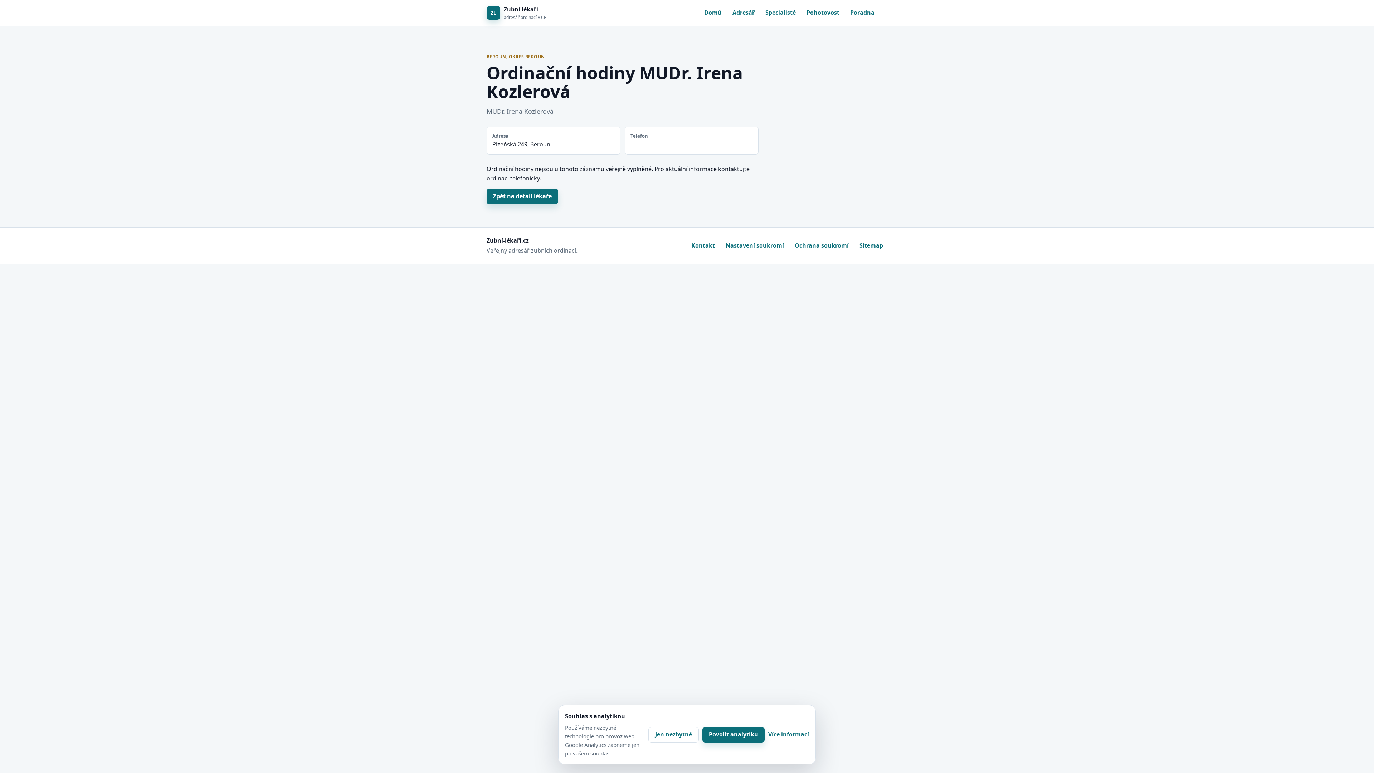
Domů (713, 12)
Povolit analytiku (733, 734)
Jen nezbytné (673, 734)
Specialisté (780, 12)
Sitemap (871, 245)
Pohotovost (823, 12)
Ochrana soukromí (822, 245)
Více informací (788, 734)
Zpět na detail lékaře (522, 196)
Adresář (743, 12)
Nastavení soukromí (755, 245)
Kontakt (703, 245)
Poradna (862, 12)
